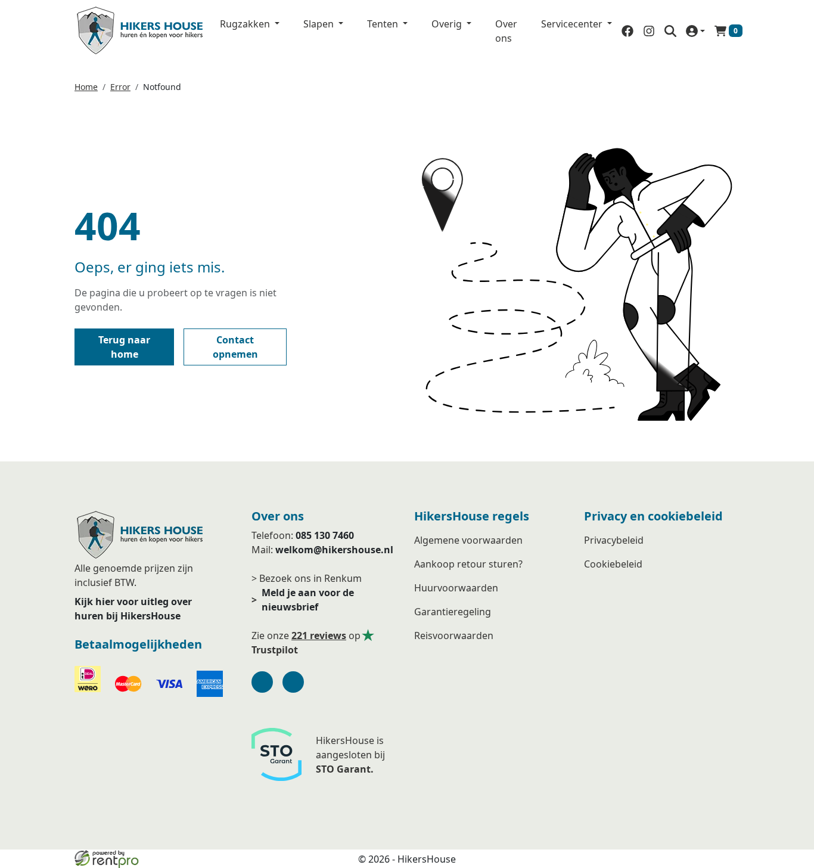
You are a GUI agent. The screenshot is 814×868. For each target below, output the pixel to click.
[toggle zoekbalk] (670, 31)
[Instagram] (293, 682)
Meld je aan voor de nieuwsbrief (302, 599)
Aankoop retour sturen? (468, 564)
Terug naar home (124, 347)
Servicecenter (573, 23)
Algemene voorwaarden (468, 540)
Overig (447, 23)
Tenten (383, 23)
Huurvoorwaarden (456, 587)
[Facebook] (262, 682)
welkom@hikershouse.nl (334, 549)
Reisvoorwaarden (453, 635)
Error (120, 86)
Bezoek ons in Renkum (310, 578)
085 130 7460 (325, 535)
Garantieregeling (452, 611)
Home (86, 86)
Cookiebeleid (613, 564)
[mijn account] (695, 31)
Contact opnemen (235, 347)
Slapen (319, 23)
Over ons (506, 31)
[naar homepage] (140, 31)
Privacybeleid (614, 540)
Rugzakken (246, 23)
